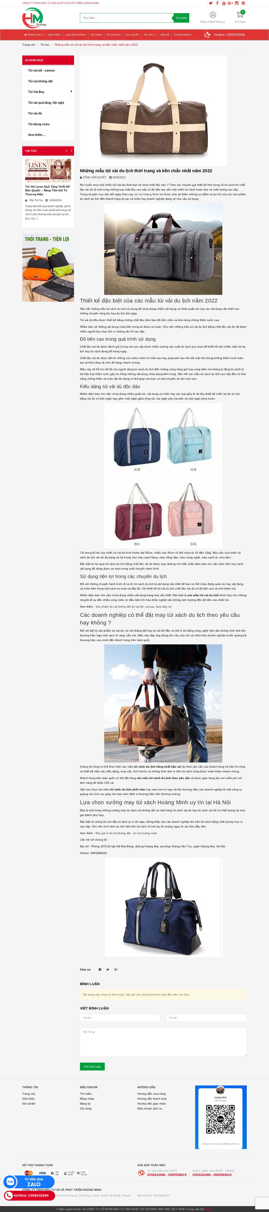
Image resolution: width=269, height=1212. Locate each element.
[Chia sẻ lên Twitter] (107, 969)
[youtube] (224, 3)
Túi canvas (113, 34)
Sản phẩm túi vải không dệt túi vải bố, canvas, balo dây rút (133, 606)
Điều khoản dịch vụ (149, 1108)
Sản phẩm (28, 1103)
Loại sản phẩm (75, 34)
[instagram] (237, 3)
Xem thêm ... (37, 134)
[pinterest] (243, 3)
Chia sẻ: (85, 969)
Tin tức (149, 34)
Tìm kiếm (86, 1093)
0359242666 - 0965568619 (166, 1175)
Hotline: (229, 34)
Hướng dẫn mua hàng (151, 1093)
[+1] (116, 969)
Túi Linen (96, 34)
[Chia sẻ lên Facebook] (100, 969)
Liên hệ (164, 34)
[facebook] (217, 3)
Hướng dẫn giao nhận (151, 1103)
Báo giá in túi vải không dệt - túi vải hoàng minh (126, 833)
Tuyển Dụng (181, 34)
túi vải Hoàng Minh (147, 194)
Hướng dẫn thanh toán (152, 1098)
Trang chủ (34, 34)
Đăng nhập (206, 21)
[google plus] (230, 3)
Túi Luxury (132, 34)
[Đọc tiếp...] (31, 218)
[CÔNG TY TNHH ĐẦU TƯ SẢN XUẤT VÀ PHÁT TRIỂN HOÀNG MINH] (48, 17)
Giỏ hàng (86, 1108)
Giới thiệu (54, 34)
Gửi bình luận (92, 1066)
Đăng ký (220, 21)
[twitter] (211, 3)
